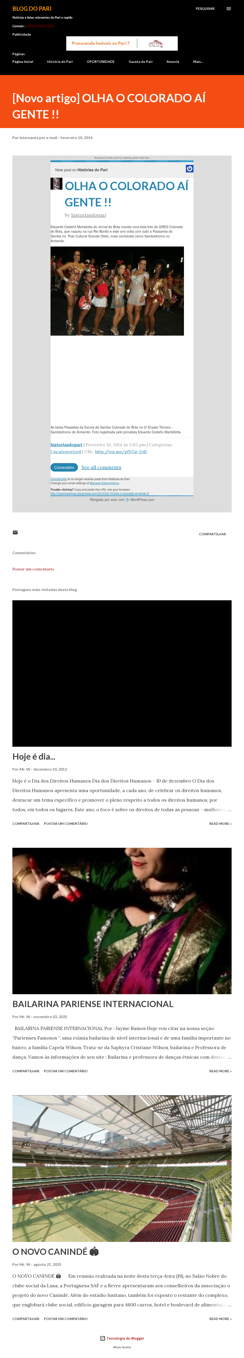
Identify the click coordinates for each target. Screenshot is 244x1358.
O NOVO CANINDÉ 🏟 (55, 1251)
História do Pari (60, 61)
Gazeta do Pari (140, 61)
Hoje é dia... (33, 756)
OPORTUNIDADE (101, 61)
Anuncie (173, 61)
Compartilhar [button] (212, 534)
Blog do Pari (31, 8)
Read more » (220, 823)
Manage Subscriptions (104, 483)
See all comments (101, 467)
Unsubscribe (59, 479)
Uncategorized (66, 451)
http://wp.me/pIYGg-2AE (121, 451)
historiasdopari (88, 215)
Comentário (64, 467)
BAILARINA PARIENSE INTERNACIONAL (92, 1003)
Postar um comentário (33, 569)
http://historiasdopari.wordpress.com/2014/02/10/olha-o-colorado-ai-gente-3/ (100, 493)
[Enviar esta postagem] (15, 534)
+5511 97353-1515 (40, 26)
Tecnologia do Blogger (125, 1338)
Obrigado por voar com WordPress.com (122, 499)
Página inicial (22, 61)
